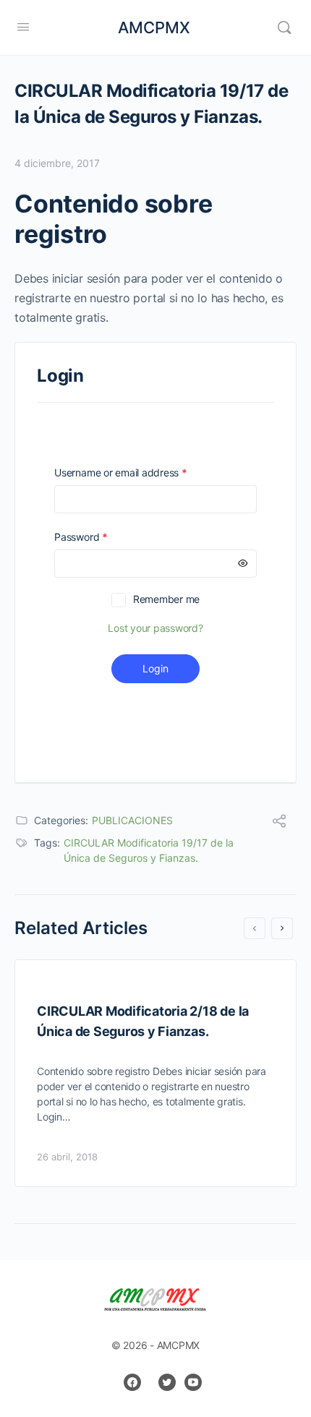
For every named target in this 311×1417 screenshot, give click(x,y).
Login (155, 668)
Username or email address (141, 472)
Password (101, 536)
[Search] (284, 27)
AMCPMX (154, 27)
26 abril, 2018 (67, 1157)
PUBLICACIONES (132, 820)
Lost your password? (155, 628)
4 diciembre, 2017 (57, 163)
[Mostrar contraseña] (243, 563)
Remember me (166, 599)
